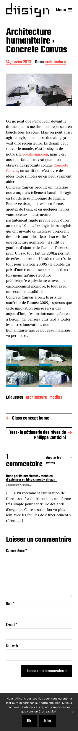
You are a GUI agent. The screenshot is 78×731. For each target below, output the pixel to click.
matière (55, 397)
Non (47, 721)
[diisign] (27, 10)
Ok (29, 721)
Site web (12, 646)
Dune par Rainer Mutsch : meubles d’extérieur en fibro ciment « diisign (30, 478)
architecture (55, 62)
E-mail (11, 625)
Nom (10, 604)
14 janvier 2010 (18, 62)
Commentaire (16, 551)
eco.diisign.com (35, 154)
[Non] (72, 712)
